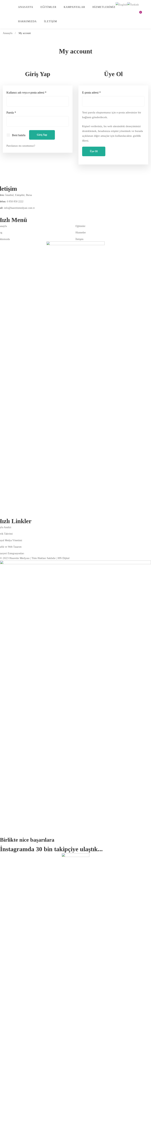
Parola (15, 112)
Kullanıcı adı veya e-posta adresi (30, 92)
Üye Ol (94, 151)
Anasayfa (7, 33)
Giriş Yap (42, 134)
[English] (121, 4)
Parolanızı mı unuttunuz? (20, 145)
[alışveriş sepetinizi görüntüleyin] (139, 14)
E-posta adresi (95, 92)
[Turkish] (133, 4)
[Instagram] (7, 213)
